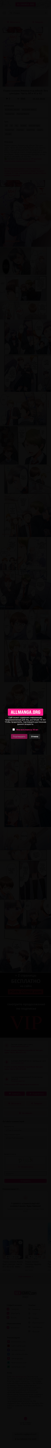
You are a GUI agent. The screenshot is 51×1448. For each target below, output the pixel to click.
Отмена (34, 736)
